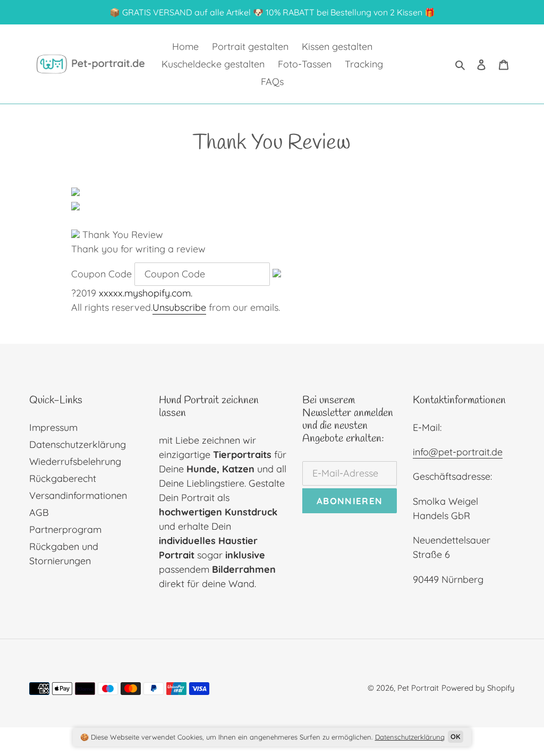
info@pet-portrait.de (458, 452)
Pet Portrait (418, 688)
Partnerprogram (65, 529)
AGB (39, 512)
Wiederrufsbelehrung (75, 461)
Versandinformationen (78, 495)
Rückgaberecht (62, 478)
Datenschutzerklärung (77, 444)
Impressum (53, 427)
